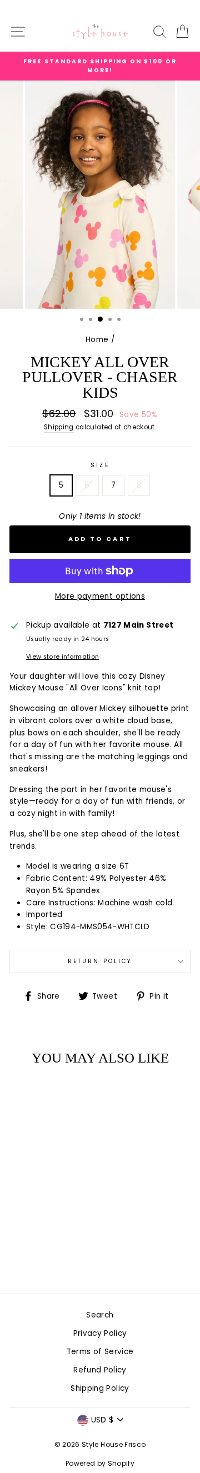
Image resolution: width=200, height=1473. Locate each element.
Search (99, 1315)
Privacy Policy (100, 1333)
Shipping (59, 427)
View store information (62, 657)
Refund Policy (99, 1370)
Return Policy (100, 961)
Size (100, 465)
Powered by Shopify (100, 1463)
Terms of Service (100, 1351)
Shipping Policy (100, 1388)
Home (97, 339)
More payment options (100, 596)
